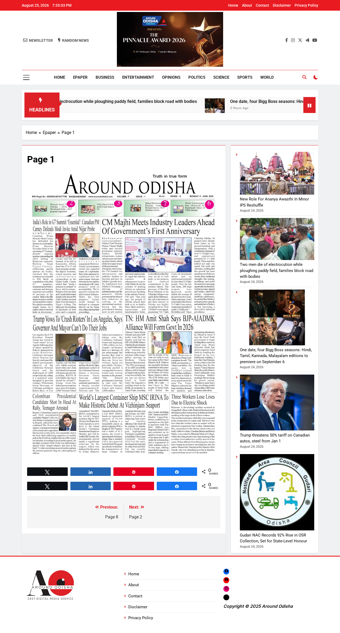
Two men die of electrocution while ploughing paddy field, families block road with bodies (276, 270)
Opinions (171, 77)
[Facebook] (226, 571)
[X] (226, 597)
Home (233, 5)
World (267, 77)
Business (105, 77)
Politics (196, 77)
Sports (244, 77)
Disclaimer (282, 5)
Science (221, 77)
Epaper (80, 77)
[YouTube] (226, 580)
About (247, 5)
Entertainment (138, 77)
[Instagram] (226, 588)
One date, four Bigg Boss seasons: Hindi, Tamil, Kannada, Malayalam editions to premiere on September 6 (276, 355)
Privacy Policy (306, 5)
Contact (262, 5)
